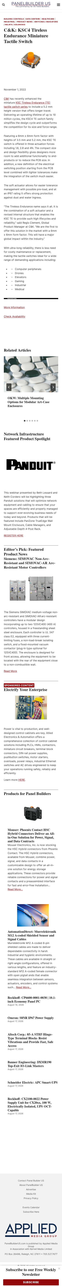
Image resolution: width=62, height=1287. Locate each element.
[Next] (53, 387)
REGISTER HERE (13, 535)
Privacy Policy (31, 1198)
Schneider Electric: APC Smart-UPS (33, 1082)
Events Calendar (31, 1207)
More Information (14, 307)
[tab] (24, 421)
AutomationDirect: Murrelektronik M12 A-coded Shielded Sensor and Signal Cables (32, 935)
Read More (10, 671)
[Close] (59, 1269)
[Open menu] (58, 4)
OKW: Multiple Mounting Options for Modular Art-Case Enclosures (28, 402)
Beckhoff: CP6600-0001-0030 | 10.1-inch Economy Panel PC (32, 999)
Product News (24, 22)
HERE (21, 779)
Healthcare (48, 19)
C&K (6, 98)
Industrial (9, 22)
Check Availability (14, 316)
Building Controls (14, 19)
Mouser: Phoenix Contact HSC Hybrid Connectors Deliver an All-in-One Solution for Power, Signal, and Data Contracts (31, 835)
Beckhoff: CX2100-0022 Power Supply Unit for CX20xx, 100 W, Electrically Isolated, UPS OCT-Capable (30, 1104)
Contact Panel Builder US (31, 1180)
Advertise (31, 1189)
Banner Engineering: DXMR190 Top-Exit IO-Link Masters (29, 1064)
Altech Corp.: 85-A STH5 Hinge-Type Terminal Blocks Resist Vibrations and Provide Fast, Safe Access (30, 1040)
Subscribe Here (31, 1211)
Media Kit (31, 1193)
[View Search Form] (3, 4)
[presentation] (31, 374)
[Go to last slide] (8, 387)
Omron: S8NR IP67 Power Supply (31, 1018)
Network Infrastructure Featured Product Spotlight (27, 436)
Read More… (15, 889)
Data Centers (33, 19)
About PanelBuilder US (31, 1185)
